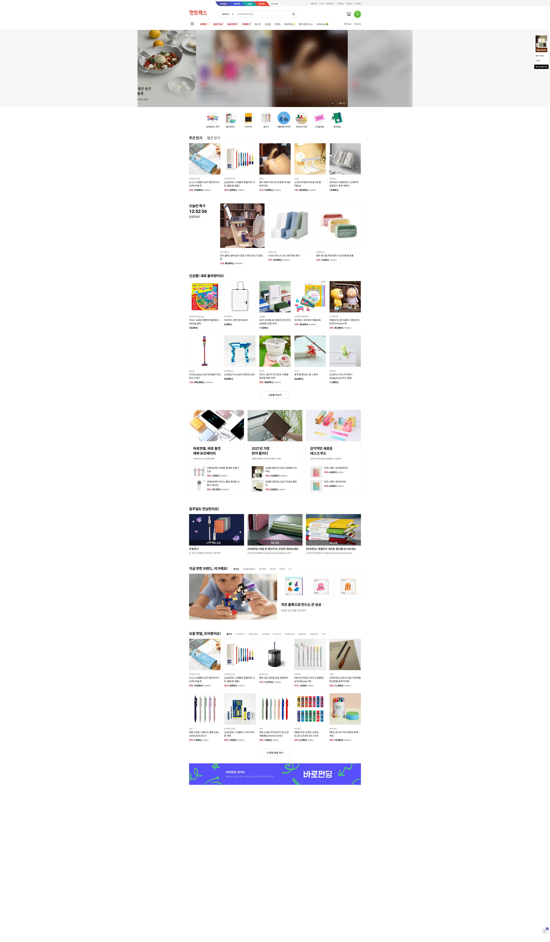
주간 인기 (195, 137)
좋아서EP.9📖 (306, 24)
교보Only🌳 (322, 24)
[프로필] (357, 14)
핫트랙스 (225, 14)
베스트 (258, 24)
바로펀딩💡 (289, 24)
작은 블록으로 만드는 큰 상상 (301, 604)
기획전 (538, 60)
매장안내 (349, 3)
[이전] (338, 103)
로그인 (321, 3)
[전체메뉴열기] (192, 24)
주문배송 (340, 3)
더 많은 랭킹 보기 (275, 752)
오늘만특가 (232, 24)
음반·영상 (218, 24)
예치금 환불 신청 (541, 66)
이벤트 (277, 24)
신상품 (268, 24)
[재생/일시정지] (332, 103)
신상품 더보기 (275, 395)
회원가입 (314, 3)
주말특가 (246, 24)
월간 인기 (213, 137)
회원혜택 (329, 3)
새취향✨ (204, 24)
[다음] (346, 103)
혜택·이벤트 (540, 55)
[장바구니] (348, 14)
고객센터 (358, 3)
